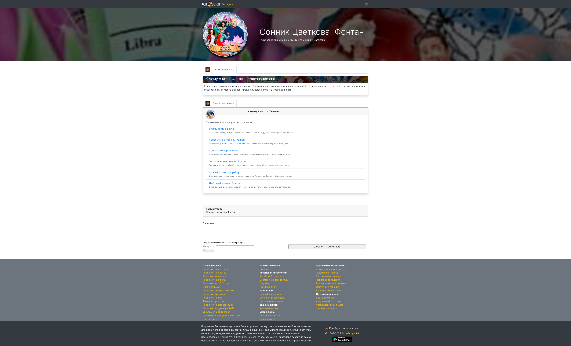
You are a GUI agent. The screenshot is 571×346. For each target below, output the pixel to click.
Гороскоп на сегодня (215, 269)
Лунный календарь (270, 294)
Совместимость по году (273, 279)
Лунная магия (267, 319)
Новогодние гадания (328, 279)
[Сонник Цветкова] (225, 33)
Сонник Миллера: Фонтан (250, 152)
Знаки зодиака (211, 286)
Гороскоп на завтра (214, 272)
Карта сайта (210, 319)
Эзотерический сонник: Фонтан (250, 163)
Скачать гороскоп (326, 308)
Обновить (208, 249)
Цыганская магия (269, 315)
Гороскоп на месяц (214, 279)
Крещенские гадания (328, 290)
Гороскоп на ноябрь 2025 (218, 304)
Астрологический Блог (329, 304)
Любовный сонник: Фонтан (250, 185)
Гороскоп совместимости (218, 290)
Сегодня (226, 4)
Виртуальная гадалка (328, 276)
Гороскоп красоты (214, 294)
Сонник (263, 269)
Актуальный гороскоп (329, 301)
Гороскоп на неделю (215, 276)
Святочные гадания (327, 286)
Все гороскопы (325, 297)
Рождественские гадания (331, 283)
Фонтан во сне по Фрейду (250, 174)
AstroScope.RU (350, 333)
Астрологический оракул (331, 269)
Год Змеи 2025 (268, 286)
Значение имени (269, 308)
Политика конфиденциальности (222, 315)
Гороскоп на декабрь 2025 (219, 308)
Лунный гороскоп (213, 301)
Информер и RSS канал (216, 311)
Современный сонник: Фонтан (249, 141)
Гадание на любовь (327, 272)
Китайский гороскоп (271, 276)
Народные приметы (271, 301)
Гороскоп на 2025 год (216, 283)
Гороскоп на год (212, 297)
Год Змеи (264, 283)
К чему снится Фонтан (251, 130)
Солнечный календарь (272, 297)
